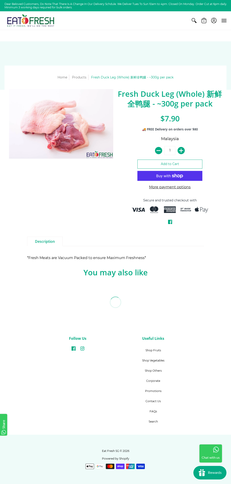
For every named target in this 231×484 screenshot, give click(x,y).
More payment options (170, 187)
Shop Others (153, 370)
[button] (194, 20)
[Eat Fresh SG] (30, 20)
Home (62, 77)
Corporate (153, 380)
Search (153, 421)
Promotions (153, 391)
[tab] (45, 241)
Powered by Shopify (115, 458)
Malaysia (170, 138)
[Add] (181, 150)
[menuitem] (194, 20)
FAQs (153, 411)
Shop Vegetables (153, 360)
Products (79, 77)
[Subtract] (158, 150)
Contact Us (153, 401)
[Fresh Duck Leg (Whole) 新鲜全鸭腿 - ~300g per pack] (61, 124)
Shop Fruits (153, 350)
